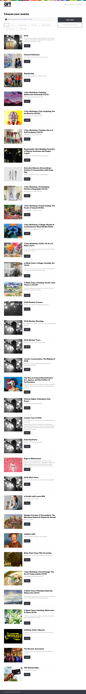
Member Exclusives (45, 25)
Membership (34, 25)
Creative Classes (23, 29)
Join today (29, 19)
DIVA (12, 25)
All (6, 25)
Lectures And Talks (10, 29)
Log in (18, 19)
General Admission (22, 25)
